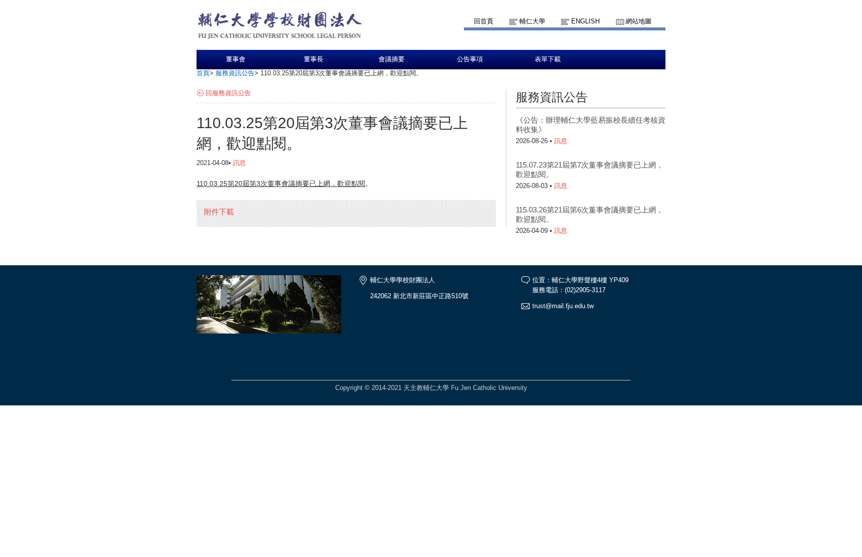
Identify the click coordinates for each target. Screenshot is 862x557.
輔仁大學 (532, 21)
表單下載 (548, 59)
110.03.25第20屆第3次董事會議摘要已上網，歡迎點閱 (281, 183)
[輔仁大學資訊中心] (294, 45)
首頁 (203, 73)
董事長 (313, 59)
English (585, 21)
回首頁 (483, 21)
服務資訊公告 (235, 73)
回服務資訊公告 (228, 93)
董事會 (235, 59)
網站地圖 (638, 21)
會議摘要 (392, 59)
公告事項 (470, 59)
